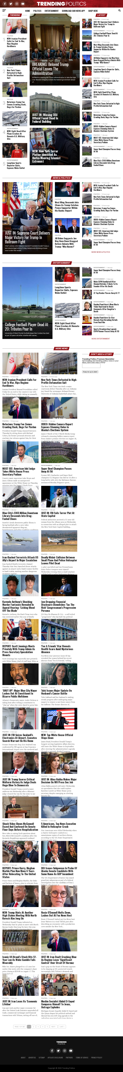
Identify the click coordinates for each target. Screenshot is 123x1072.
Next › (53, 1027)
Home (27, 10)
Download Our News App (73, 10)
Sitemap (42, 1057)
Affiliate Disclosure (55, 1057)
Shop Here (93, 10)
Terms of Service (82, 1057)
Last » (62, 1027)
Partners (69, 1057)
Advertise (32, 1057)
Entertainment (52, 10)
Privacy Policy (96, 1057)
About (23, 1057)
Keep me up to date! (90, 372)
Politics (37, 10)
